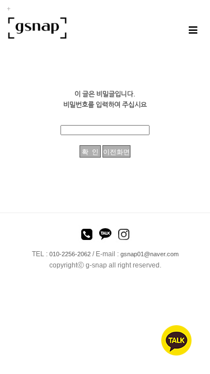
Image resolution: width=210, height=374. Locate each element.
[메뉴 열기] (192, 30)
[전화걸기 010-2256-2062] (86, 236)
